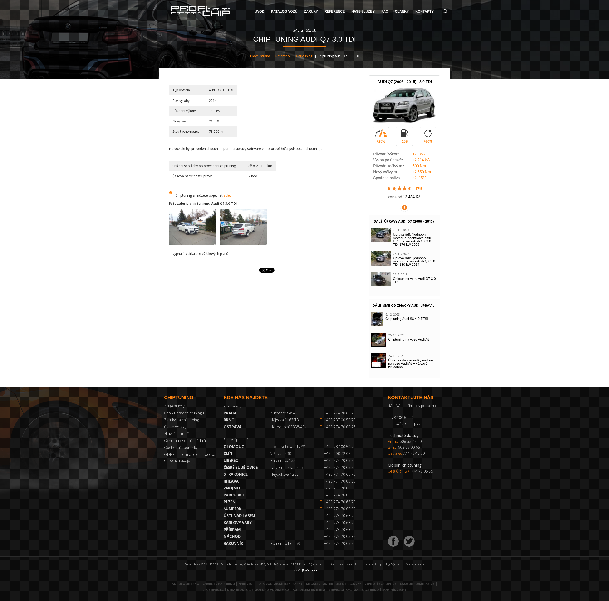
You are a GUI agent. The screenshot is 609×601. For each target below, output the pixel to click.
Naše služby (363, 11)
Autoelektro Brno (309, 589)
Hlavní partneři (176, 433)
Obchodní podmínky (180, 447)
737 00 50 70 (403, 417)
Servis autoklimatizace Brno (354, 589)
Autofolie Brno (185, 583)
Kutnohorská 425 (285, 413)
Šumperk (232, 508)
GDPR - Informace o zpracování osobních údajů (191, 457)
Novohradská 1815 (286, 467)
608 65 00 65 (409, 447)
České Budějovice (241, 467)
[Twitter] (409, 541)
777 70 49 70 (414, 453)
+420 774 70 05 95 (340, 481)
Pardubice (234, 495)
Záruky (311, 11)
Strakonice (236, 474)
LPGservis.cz (213, 589)
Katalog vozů (284, 11)
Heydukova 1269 (284, 474)
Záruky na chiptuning (181, 420)
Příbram (232, 529)
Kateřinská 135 (282, 460)
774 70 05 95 (422, 471)
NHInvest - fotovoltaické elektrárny (270, 583)
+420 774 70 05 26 (338, 426)
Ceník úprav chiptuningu (184, 413)
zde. (227, 195)
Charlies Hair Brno (219, 583)
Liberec (231, 460)
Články (402, 11)
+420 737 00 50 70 (338, 420)
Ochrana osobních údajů (185, 440)
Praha (230, 413)
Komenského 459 (285, 543)
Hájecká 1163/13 (284, 420)
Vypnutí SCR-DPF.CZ (380, 583)
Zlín (228, 453)
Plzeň (230, 501)
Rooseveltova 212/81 (288, 446)
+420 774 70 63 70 (338, 413)
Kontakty (424, 11)
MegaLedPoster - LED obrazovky (333, 583)
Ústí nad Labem (239, 515)
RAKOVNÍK (233, 543)
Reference (334, 11)
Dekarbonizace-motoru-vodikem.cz (258, 589)
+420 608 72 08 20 (340, 453)
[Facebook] (393, 541)
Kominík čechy (394, 589)
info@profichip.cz (406, 423)
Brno (229, 420)
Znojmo (232, 488)
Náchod (232, 536)
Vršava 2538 (280, 453)
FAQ (384, 11)
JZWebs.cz (309, 570)
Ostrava (232, 426)
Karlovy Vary (238, 522)
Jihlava (231, 481)
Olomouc (234, 446)
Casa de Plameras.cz (417, 583)
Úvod (259, 11)
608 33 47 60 (411, 441)
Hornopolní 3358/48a (288, 426)
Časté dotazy (175, 426)
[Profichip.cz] (200, 11)
